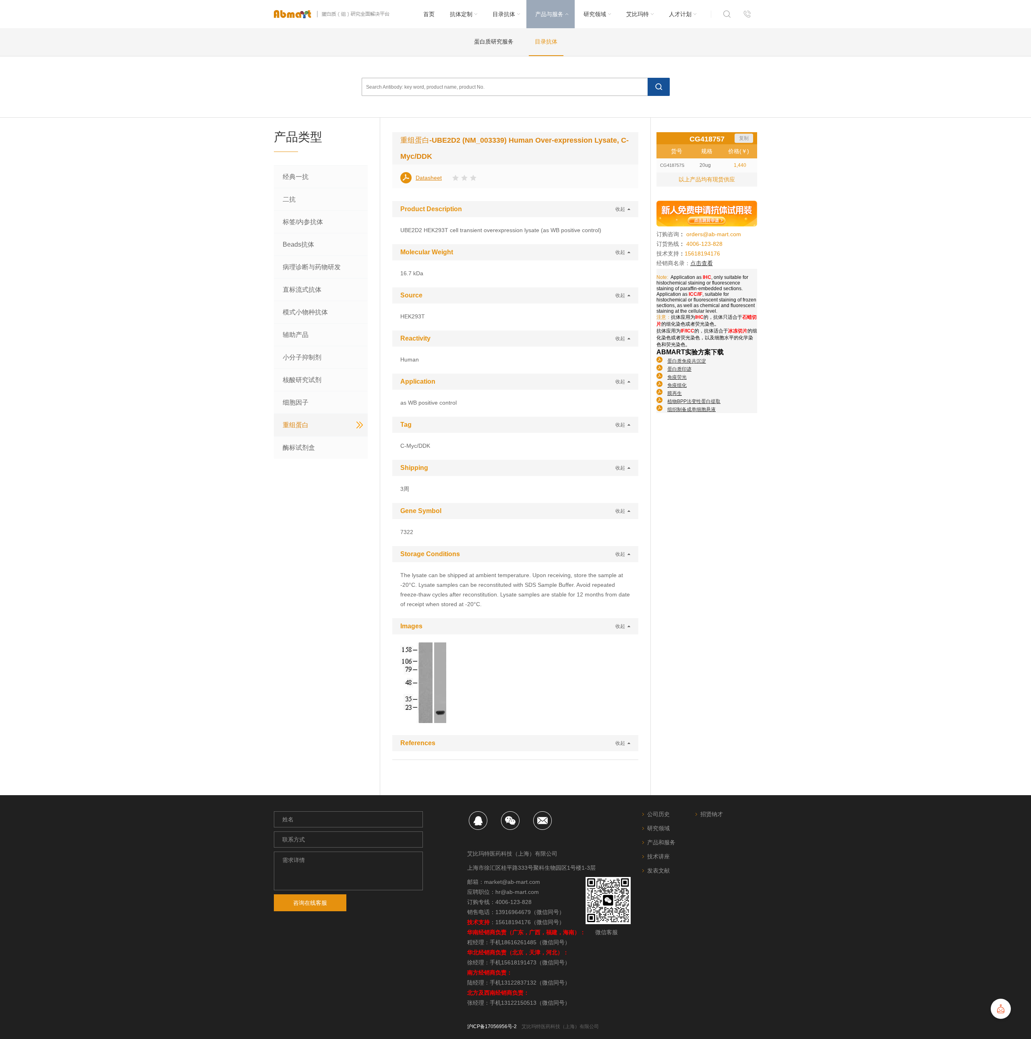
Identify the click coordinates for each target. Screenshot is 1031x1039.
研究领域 (658, 828)
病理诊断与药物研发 (312, 267)
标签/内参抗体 (303, 221)
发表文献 (658, 870)
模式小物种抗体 (305, 312)
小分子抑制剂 (302, 357)
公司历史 (658, 814)
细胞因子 (295, 402)
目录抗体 (546, 41)
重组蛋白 (295, 425)
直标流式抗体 (302, 289)
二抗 (289, 199)
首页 (429, 14)
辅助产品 (295, 334)
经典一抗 (295, 176)
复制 (744, 138)
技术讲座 (658, 856)
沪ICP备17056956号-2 (492, 1026)
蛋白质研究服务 (493, 41)
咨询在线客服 (310, 903)
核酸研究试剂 (302, 379)
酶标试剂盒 (299, 447)
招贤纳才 (711, 814)
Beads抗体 (298, 244)
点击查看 (701, 263)
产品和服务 (661, 842)
